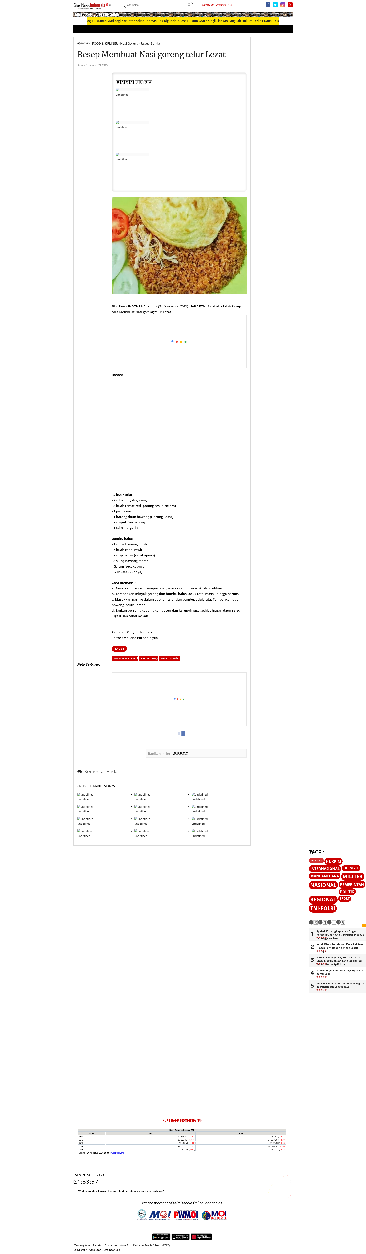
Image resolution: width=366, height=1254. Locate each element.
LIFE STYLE (351, 868)
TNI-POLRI (322, 908)
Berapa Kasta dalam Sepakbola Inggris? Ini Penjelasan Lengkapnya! (340, 985)
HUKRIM (333, 861)
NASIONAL (323, 885)
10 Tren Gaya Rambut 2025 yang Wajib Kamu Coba (339, 972)
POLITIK (347, 891)
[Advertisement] (179, 341)
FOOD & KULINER (125, 658)
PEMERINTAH (352, 884)
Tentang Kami (82, 1245)
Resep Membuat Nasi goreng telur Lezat (151, 54)
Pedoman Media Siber (146, 1245)
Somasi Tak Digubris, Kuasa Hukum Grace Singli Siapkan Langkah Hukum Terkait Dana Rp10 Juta (189, 21)
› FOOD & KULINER (104, 43)
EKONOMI (316, 860)
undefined (122, 94)
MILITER (353, 876)
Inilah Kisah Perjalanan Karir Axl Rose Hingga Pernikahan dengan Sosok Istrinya (339, 948)
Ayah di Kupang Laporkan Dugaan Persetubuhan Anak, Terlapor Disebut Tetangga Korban (340, 935)
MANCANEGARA (324, 875)
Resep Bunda (169, 658)
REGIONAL (323, 899)
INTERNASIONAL (325, 868)
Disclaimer (111, 1245)
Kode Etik (125, 1245)
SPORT (345, 898)
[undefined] (132, 89)
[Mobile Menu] (291, 14)
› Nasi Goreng (128, 43)
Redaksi (97, 1245)
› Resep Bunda (149, 43)
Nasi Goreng (148, 658)
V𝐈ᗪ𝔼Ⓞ (166, 1245)
